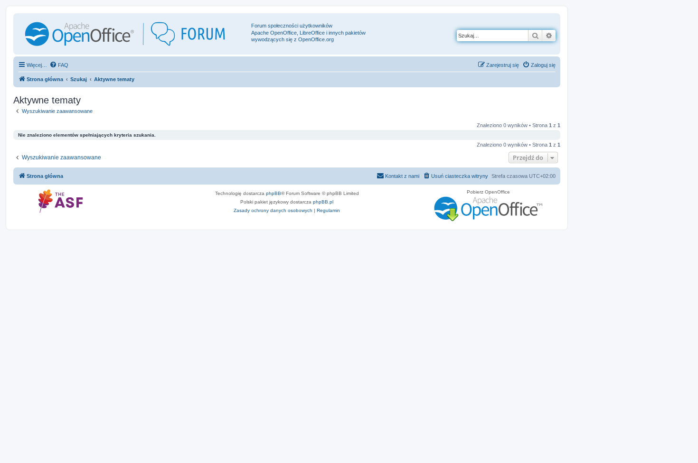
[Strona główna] (133, 34)
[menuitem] (58, 65)
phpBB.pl (323, 201)
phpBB (273, 193)
